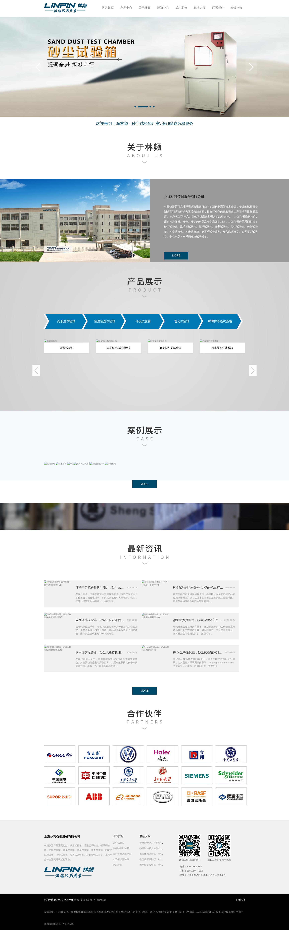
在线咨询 (236, 8)
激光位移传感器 (161, 912)
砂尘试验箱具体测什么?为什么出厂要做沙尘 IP (198, 587)
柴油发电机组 (228, 912)
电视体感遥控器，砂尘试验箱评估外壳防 (160, 853)
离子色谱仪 (134, 912)
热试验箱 (117, 864)
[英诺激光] (49, 463)
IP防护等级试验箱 (220, 321)
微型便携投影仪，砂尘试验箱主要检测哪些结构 (198, 620)
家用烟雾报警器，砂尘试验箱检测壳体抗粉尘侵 (101, 652)
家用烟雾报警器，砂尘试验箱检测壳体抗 (160, 864)
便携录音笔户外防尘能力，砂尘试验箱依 (160, 842)
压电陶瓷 (61, 912)
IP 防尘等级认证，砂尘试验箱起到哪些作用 (198, 652)
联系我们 (218, 8)
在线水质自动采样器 (104, 912)
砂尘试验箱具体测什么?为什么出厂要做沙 (161, 848)
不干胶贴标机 (74, 912)
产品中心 (126, 8)
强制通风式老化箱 (122, 853)
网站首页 (108, 8)
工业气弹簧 (188, 912)
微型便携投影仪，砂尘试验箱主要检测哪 (160, 859)
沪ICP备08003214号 (85, 900)
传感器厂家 (146, 912)
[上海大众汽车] (81, 463)
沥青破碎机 (68, 924)
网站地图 (101, 900)
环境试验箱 (143, 321)
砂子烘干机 (176, 912)
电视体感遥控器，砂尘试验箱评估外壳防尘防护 (101, 620)
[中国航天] (110, 463)
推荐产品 (118, 836)
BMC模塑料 (87, 912)
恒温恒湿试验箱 (104, 321)
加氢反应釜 (215, 912)
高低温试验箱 (66, 321)
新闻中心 (163, 8)
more (176, 255)
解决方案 (200, 8)
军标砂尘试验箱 (121, 848)
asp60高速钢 (201, 912)
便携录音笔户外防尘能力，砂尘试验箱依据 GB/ (101, 587)
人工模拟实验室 (121, 859)
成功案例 (181, 8)
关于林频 (144, 8)
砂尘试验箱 (118, 842)
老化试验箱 (181, 321)
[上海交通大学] (96, 463)
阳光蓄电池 (122, 912)
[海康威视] (61, 463)
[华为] (70, 463)
